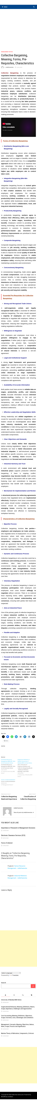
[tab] (5, 995)
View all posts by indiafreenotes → (24, 812)
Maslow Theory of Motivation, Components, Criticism (17, 1033)
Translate (15, 975)
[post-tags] (31, 995)
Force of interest (6, 843)
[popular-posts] (5, 995)
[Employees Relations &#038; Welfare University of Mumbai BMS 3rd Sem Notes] (26, 768)
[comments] (22, 995)
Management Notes (7, 51)
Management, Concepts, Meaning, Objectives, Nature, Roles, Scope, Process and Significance (17, 1025)
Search (3, 983)
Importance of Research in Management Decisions (18, 828)
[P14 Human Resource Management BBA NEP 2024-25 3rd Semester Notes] (9, 766)
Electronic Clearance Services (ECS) (13, 835)
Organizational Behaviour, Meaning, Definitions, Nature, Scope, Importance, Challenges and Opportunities (18, 1008)
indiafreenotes (10, 67)
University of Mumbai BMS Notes (11, 1000)
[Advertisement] (18, 28)
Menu (5, 7)
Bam (11, 1096)
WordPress (4, 1096)
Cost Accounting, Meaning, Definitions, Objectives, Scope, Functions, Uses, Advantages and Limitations (17, 1016)
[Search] (33, 986)
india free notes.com (18, 1094)
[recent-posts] (14, 995)
